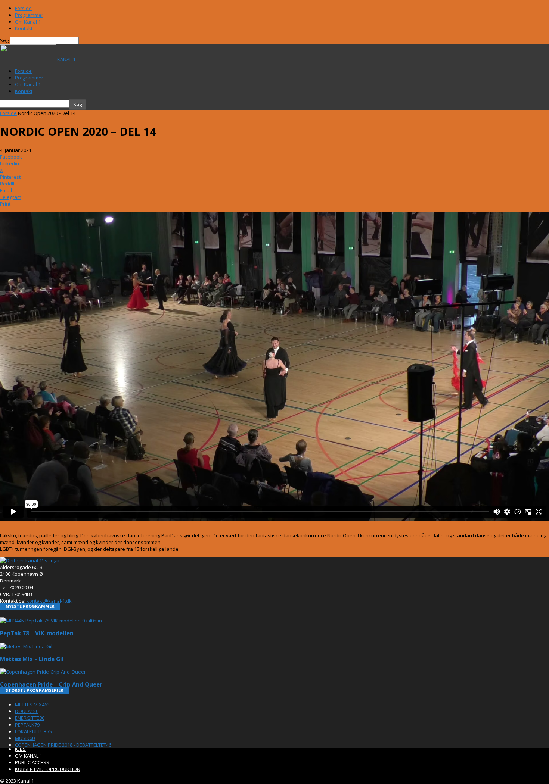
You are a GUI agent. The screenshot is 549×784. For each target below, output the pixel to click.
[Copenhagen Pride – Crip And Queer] (43, 671)
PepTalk (27, 724)
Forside (23, 8)
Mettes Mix (32, 704)
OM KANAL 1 (28, 755)
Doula (26, 711)
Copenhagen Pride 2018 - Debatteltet (63, 744)
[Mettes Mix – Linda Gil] (26, 646)
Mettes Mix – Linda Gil (32, 659)
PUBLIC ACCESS (32, 762)
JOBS (20, 749)
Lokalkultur (33, 731)
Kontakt (23, 28)
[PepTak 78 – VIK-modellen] (51, 620)
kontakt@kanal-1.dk (49, 600)
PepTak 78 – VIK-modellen (37, 633)
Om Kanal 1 (28, 21)
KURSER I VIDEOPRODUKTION (47, 769)
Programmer (29, 15)
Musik (25, 738)
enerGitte (29, 718)
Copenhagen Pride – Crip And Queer (51, 684)
